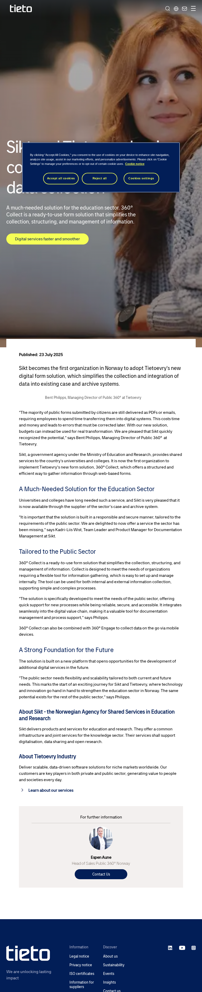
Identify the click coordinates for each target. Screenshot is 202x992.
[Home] (21, 8)
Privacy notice (80, 965)
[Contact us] (183, 8)
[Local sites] (176, 8)
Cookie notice (134, 163)
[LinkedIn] (170, 947)
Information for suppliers (81, 984)
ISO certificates (81, 973)
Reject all (100, 178)
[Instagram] (193, 947)
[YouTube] (182, 947)
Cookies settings (141, 178)
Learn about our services (50, 790)
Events (108, 973)
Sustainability (113, 965)
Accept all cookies (61, 178)
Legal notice (79, 956)
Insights (109, 982)
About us (110, 956)
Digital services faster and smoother (47, 239)
